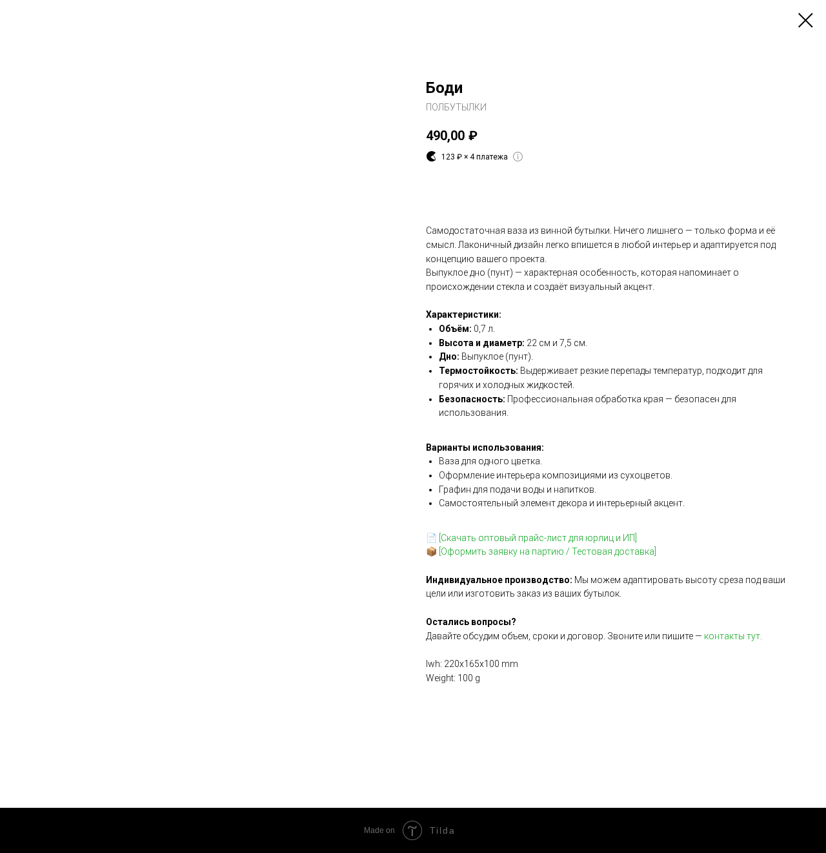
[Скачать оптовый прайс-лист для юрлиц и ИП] (538, 538)
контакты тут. (733, 636)
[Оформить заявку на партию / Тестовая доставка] (547, 551)
